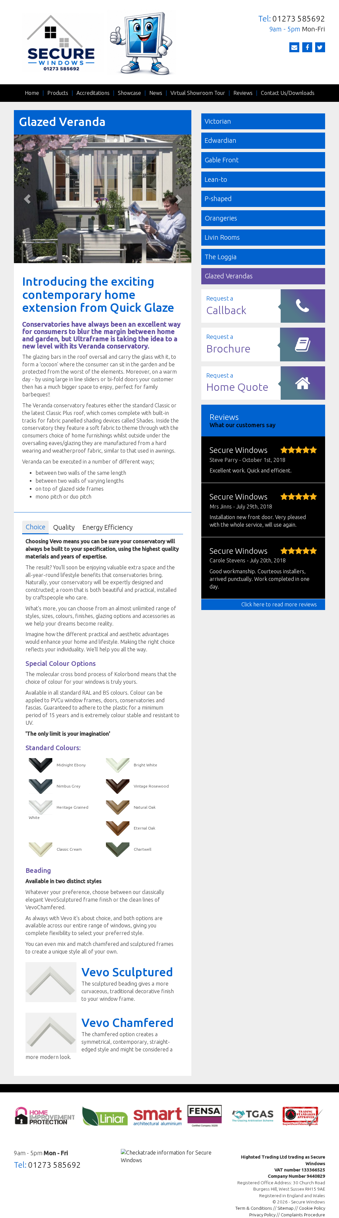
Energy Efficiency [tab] (107, 527)
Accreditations (93, 93)
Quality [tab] (63, 527)
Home (32, 93)
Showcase (129, 93)
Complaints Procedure (303, 1214)
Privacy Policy (262, 1214)
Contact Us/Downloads (288, 93)
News (155, 93)
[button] (27, 199)
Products (57, 93)
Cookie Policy (312, 1208)
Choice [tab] (35, 527)
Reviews (243, 93)
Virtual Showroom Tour (197, 93)
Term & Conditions (253, 1208)
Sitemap (285, 1208)
